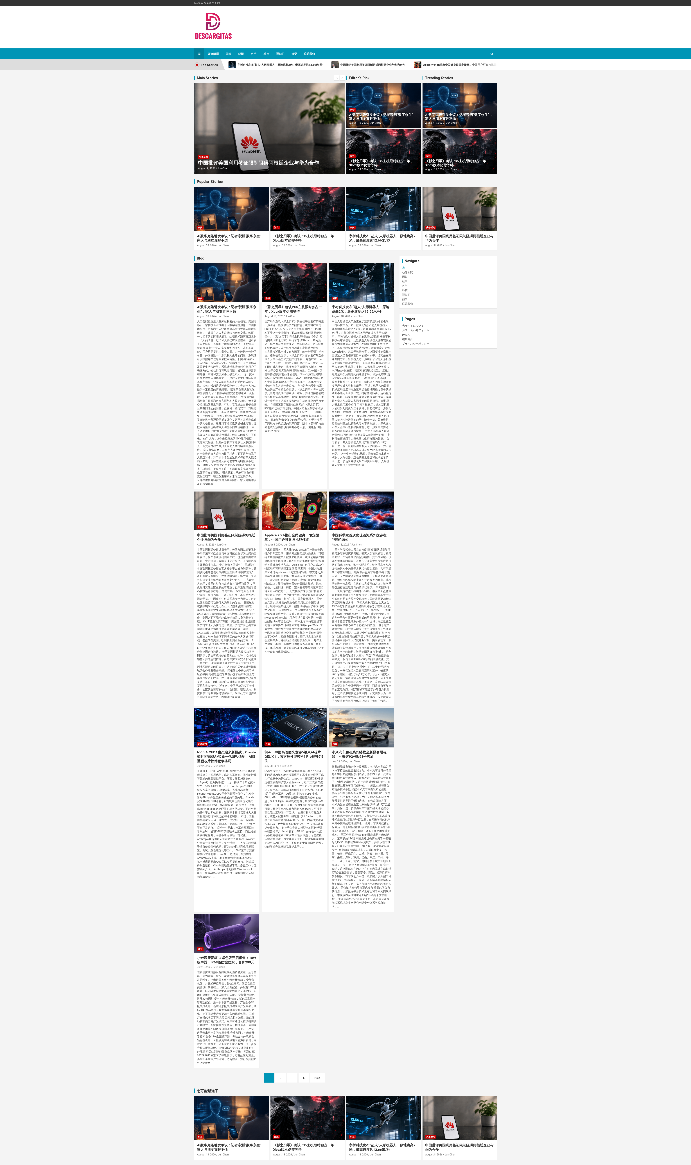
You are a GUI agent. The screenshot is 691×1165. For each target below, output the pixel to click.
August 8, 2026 (206, 168)
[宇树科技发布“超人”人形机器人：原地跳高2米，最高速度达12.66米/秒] (361, 282)
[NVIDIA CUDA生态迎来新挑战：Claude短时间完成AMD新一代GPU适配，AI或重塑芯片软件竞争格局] (226, 728)
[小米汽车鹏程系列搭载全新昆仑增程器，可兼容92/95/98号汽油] (361, 728)
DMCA (406, 334)
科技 (266, 53)
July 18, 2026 (204, 967)
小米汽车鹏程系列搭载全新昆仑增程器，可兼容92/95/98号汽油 (359, 754)
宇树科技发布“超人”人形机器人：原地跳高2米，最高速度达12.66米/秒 (382, 238)
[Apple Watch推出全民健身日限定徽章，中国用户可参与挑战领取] (294, 511)
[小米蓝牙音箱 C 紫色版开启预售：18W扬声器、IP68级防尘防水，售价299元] (226, 933)
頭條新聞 (213, 53)
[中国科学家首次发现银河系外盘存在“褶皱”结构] (361, 511)
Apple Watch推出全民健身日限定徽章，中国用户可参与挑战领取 (292, 537)
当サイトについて (413, 325)
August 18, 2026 (358, 122)
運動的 (280, 53)
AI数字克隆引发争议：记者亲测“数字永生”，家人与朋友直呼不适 (383, 117)
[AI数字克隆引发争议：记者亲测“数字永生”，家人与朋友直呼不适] (226, 282)
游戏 (352, 156)
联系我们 (309, 53)
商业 (335, 743)
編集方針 (407, 339)
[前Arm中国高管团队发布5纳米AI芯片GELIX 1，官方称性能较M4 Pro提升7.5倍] (294, 728)
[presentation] (336, 77)
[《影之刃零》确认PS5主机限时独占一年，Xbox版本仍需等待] (294, 282)
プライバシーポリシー (415, 343)
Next (317, 1078)
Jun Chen (222, 168)
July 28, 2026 (204, 766)
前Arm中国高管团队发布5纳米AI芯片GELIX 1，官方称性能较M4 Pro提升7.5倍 (294, 756)
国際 (228, 53)
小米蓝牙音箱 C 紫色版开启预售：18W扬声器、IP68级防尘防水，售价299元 (226, 960)
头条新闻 (430, 227)
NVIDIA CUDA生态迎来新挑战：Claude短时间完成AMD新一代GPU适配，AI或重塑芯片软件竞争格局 (226, 756)
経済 (241, 53)
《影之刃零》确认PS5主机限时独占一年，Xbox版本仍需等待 (381, 163)
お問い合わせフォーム (415, 330)
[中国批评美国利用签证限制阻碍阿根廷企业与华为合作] (226, 511)
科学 (253, 53)
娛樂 (294, 53)
